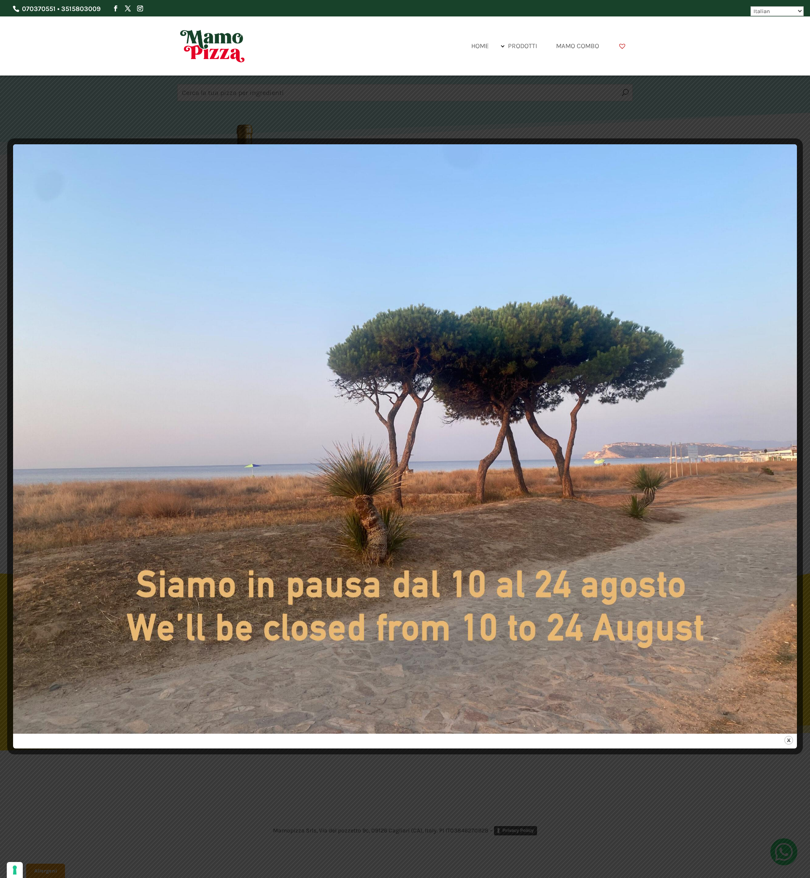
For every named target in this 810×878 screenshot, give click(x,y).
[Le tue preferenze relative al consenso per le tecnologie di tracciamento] (15, 870)
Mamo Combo (577, 46)
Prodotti (522, 46)
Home (480, 46)
